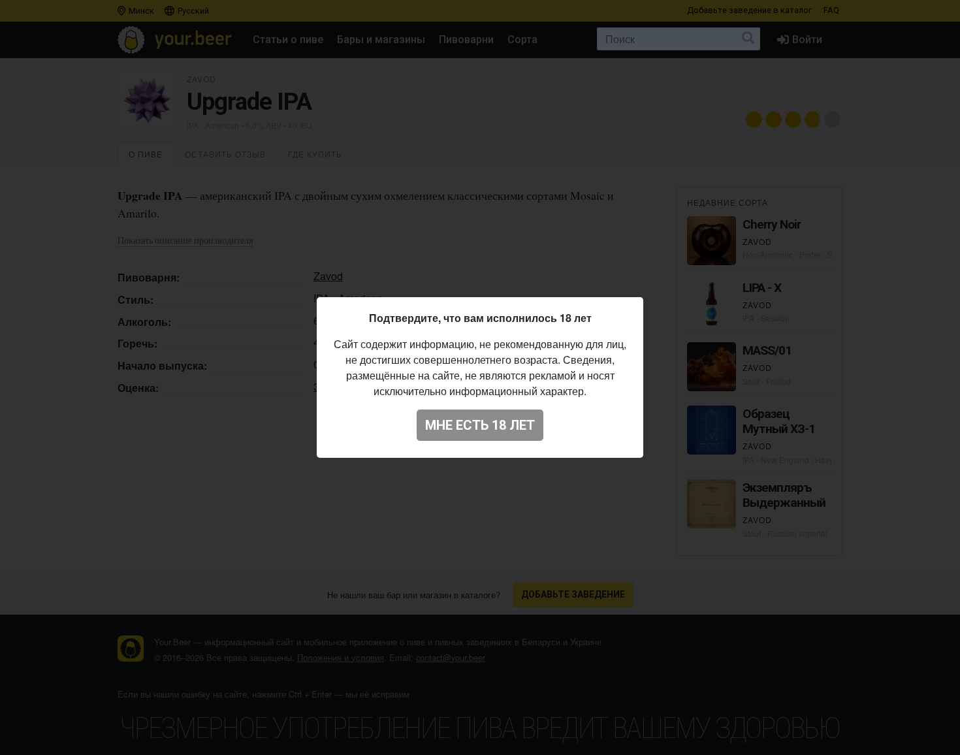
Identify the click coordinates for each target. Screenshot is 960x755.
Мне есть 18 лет (480, 425)
